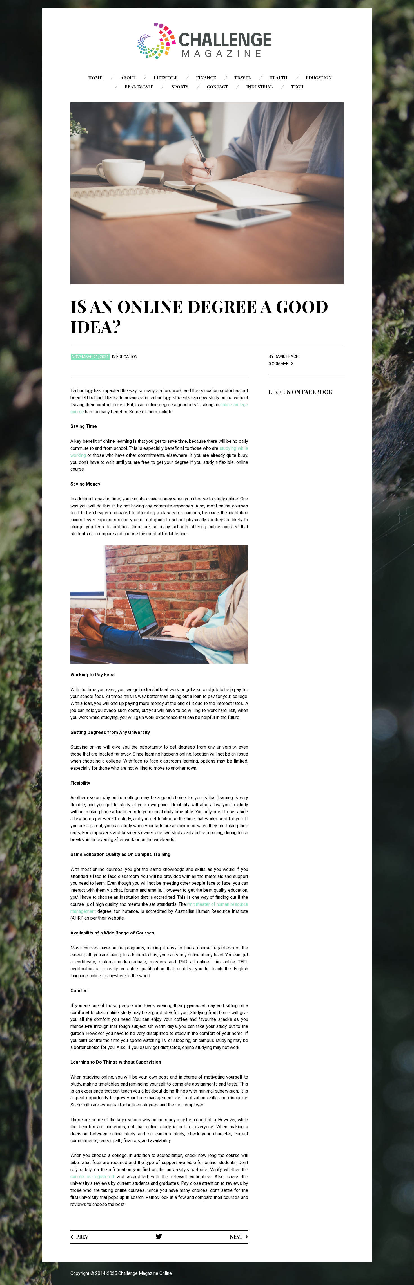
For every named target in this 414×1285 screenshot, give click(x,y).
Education (319, 77)
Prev (82, 1237)
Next (236, 1237)
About (128, 77)
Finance (206, 77)
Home (95, 77)
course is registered (92, 1176)
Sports (180, 86)
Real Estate (139, 86)
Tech (297, 86)
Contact (217, 86)
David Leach (287, 356)
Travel (242, 77)
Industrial (259, 86)
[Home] (207, 41)
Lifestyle (166, 77)
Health (278, 77)
